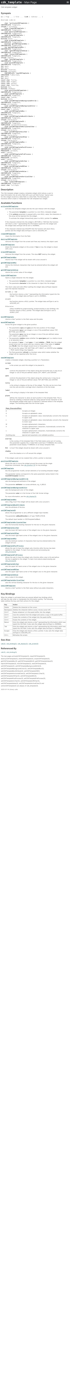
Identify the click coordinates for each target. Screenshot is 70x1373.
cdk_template (19, 2)
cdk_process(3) (10, 552)
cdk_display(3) (31, 496)
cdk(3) (3, 644)
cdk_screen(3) (33, 644)
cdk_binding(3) (11, 644)
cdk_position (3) (29, 465)
